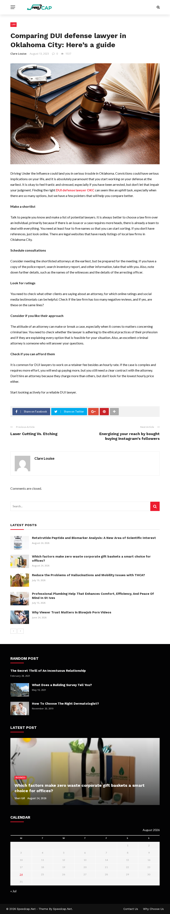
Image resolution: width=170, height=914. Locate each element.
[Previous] (13, 631)
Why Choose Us (153, 908)
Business (21, 777)
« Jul (13, 891)
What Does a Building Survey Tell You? (62, 685)
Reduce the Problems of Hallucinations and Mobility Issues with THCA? (88, 575)
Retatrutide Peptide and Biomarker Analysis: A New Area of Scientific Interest (94, 538)
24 (21, 874)
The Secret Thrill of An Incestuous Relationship (48, 671)
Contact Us (130, 908)
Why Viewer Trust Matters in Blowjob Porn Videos (71, 612)
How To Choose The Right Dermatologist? (65, 703)
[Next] (20, 631)
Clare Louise (18, 53)
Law (13, 24)
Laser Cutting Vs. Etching (33, 434)
